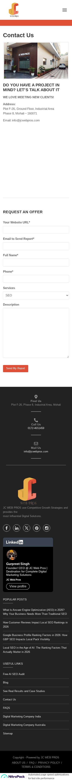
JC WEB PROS (50, 757)
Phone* (8, 271)
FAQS (6, 707)
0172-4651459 (36, 428)
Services (9, 288)
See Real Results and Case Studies (24, 691)
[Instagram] (46, 528)
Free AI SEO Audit (14, 674)
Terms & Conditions (36, 766)
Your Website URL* (16, 222)
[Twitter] (27, 528)
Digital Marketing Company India (22, 716)
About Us (18, 762)
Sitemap (8, 733)
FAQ (31, 762)
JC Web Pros (13, 579)
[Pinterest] (37, 528)
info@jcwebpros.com (36, 451)
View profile (17, 586)
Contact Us (9, 699)
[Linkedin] (17, 528)
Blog (5, 682)
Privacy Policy (49, 762)
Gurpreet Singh (18, 564)
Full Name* (10, 255)
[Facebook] (7, 528)
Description (11, 304)
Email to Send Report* (18, 238)
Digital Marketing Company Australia (24, 724)
